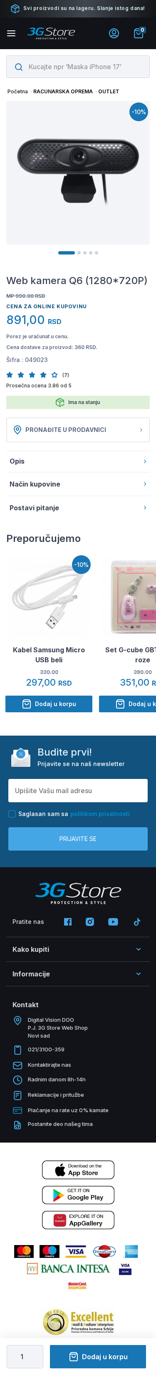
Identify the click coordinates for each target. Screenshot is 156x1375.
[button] (11, 375)
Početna (17, 91)
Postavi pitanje (34, 508)
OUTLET (108, 91)
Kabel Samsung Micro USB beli (49, 655)
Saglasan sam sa (74, 813)
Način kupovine (35, 484)
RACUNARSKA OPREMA (63, 91)
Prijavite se (78, 838)
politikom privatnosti (100, 813)
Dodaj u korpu (105, 1357)
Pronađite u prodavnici (65, 429)
